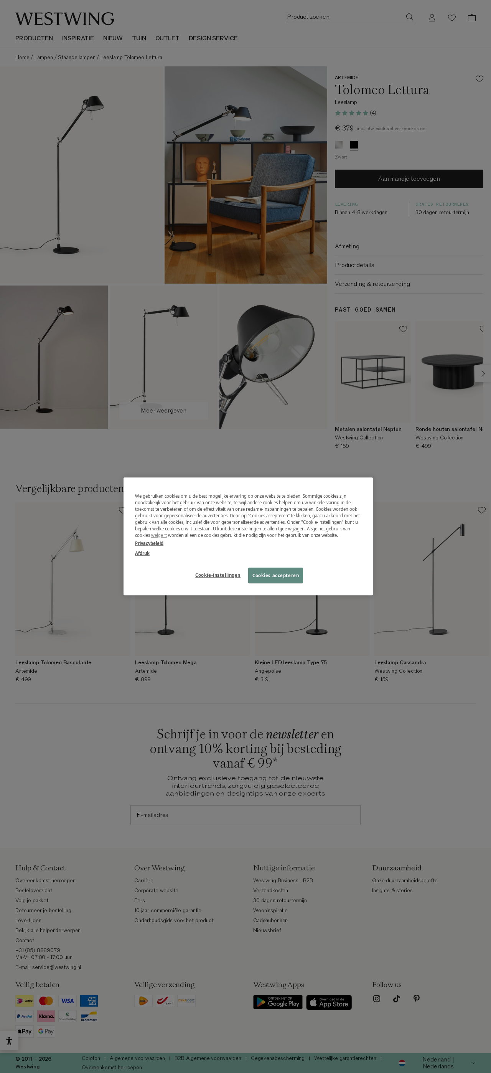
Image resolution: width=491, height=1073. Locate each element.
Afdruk (142, 553)
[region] (248, 536)
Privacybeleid (149, 543)
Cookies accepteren (275, 575)
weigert (159, 535)
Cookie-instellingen (218, 575)
